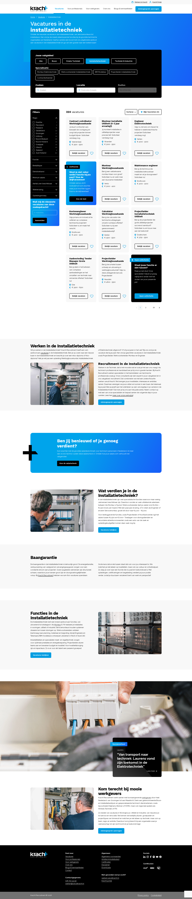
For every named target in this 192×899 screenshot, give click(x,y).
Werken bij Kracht (141, 2)
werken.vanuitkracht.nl (110, 878)
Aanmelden (39, 220)
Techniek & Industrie (123, 61)
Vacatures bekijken (109, 530)
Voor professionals (74, 9)
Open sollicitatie (146, 296)
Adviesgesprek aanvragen (148, 9)
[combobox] (54, 90)
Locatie (81, 85)
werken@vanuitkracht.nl (74, 884)
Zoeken (39, 85)
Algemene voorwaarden (111, 856)
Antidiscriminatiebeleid (110, 859)
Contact (68, 870)
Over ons (106, 9)
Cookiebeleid (156, 895)
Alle (41, 61)
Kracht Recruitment (45, 575)
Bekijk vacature (78, 153)
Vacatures (59, 9)
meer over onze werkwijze (122, 395)
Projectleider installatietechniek (123, 72)
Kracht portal (107, 881)
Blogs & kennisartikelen (123, 9)
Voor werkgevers (92, 9)
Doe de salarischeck (68, 463)
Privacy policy (143, 895)
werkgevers (146, 798)
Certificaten (106, 862)
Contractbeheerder (45, 78)
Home (32, 17)
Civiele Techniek (73, 61)
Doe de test (81, 199)
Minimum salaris (39, 178)
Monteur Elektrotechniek (47, 72)
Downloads (106, 868)
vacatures (44, 353)
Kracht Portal (157, 2)
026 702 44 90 (71, 881)
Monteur (57, 625)
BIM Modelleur (100, 72)
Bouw (54, 61)
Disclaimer (106, 865)
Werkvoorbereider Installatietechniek (75, 72)
